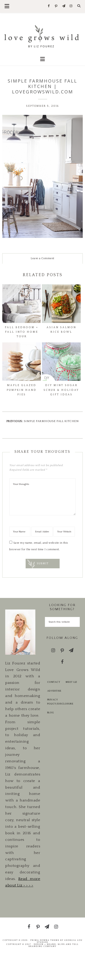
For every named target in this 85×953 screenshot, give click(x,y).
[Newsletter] (63, 6)
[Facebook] (49, 6)
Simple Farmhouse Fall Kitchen (51, 421)
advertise (54, 691)
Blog (50, 712)
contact (53, 682)
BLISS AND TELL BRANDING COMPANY (54, 945)
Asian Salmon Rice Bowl (61, 329)
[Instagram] (71, 6)
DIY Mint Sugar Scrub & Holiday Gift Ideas (61, 390)
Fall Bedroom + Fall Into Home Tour (21, 332)
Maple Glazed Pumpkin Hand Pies (21, 390)
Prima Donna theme (44, 940)
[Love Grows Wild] (42, 36)
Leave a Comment (42, 258)
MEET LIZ (71, 682)
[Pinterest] (56, 6)
